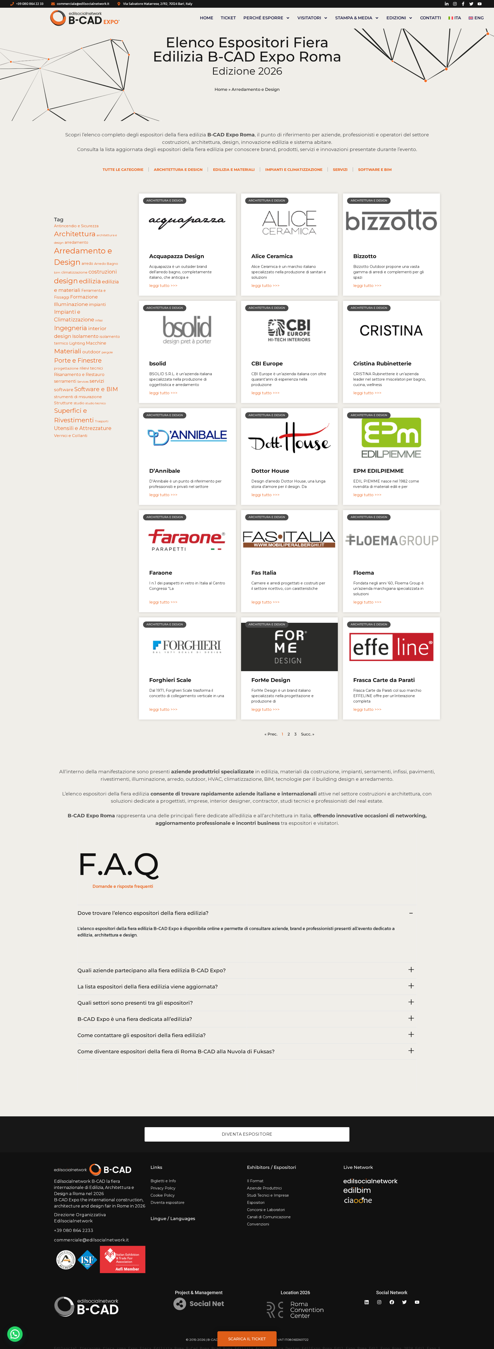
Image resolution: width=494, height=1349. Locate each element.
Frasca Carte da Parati (384, 680)
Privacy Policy (163, 1188)
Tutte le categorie (123, 169)
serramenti (65, 381)
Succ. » (307, 734)
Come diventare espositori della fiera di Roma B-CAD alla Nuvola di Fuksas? (176, 1051)
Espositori (255, 1202)
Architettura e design (178, 169)
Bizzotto (364, 256)
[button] (15, 1334)
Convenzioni (258, 1224)
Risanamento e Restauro (79, 374)
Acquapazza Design (176, 256)
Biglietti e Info (163, 1181)
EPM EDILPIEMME (378, 471)
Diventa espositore (167, 1202)
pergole (107, 352)
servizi (97, 381)
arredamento (76, 242)
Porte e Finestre (78, 360)
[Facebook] (391, 1302)
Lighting (77, 343)
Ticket (228, 17)
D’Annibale (164, 471)
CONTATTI (430, 17)
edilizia (90, 281)
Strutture (63, 402)
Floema (363, 573)
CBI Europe (267, 363)
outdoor (91, 351)
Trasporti (101, 421)
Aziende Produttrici (264, 1188)
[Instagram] (379, 1302)
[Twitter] (404, 1302)
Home (206, 17)
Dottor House (270, 471)
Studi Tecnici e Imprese (268, 1195)
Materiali (67, 351)
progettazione (66, 368)
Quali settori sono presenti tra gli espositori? (135, 1003)
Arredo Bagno (106, 263)
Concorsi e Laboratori (266, 1209)
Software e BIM (375, 169)
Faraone (160, 573)
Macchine (96, 343)
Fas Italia (263, 573)
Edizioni (396, 17)
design (66, 280)
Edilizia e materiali (234, 169)
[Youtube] (417, 1302)
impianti (97, 304)
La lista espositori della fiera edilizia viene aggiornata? (147, 987)
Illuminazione (71, 304)
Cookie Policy (163, 1195)
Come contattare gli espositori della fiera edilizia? (141, 1035)
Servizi (340, 169)
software (63, 389)
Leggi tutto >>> (163, 285)
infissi (99, 320)
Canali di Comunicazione (269, 1217)
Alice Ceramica (272, 256)
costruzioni (103, 272)
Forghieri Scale (170, 680)
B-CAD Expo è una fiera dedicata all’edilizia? (134, 1019)
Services (83, 381)
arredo (87, 263)
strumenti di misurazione (78, 397)
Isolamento (85, 336)
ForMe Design (270, 680)
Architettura (74, 234)
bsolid (157, 363)
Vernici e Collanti (70, 435)
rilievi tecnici (91, 368)
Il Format (255, 1181)
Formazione (84, 297)
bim (57, 272)
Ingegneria (70, 328)
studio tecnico (95, 403)
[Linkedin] (366, 1302)
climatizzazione (74, 272)
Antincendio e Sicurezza (76, 226)
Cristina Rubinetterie (382, 363)
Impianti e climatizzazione (293, 169)
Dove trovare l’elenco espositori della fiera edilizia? (142, 913)
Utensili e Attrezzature (82, 428)
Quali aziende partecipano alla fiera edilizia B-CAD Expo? (151, 970)
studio (79, 403)
